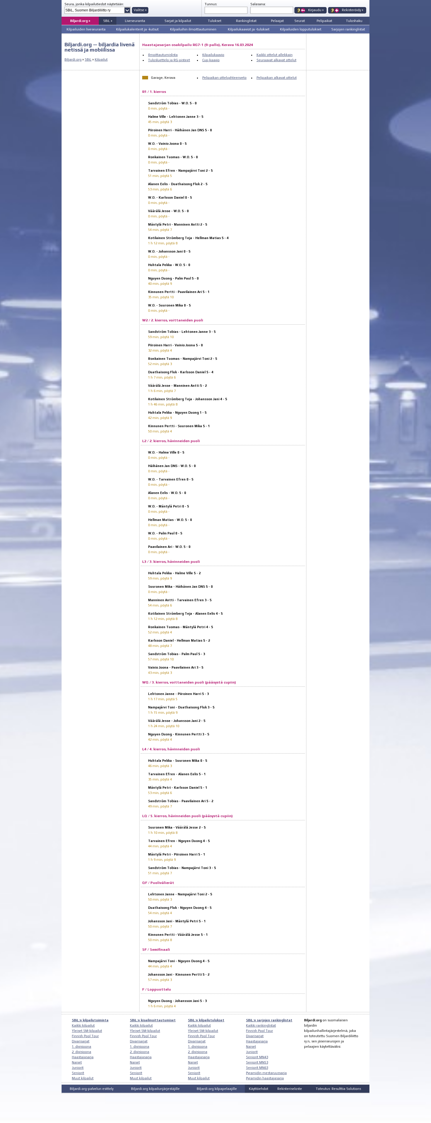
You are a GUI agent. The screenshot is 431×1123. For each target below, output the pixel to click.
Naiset (77, 1062)
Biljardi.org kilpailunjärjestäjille (155, 1088)
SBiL (88, 59)
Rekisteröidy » (352, 10)
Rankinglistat (246, 21)
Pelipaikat (324, 21)
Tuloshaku (354, 21)
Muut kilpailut (83, 1078)
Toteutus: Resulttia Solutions (338, 1088)
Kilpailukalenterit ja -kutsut (137, 29)
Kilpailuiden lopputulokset (300, 29)
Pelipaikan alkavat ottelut (277, 77)
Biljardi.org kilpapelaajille (217, 1088)
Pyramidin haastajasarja (265, 1078)
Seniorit (78, 1073)
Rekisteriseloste (289, 1088)
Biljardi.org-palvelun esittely (91, 1088)
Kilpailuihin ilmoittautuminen (193, 29)
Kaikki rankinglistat (261, 1025)
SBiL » (107, 21)
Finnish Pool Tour (85, 1036)
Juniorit (78, 1067)
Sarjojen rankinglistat (348, 29)
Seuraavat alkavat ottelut (276, 60)
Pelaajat (277, 21)
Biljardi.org (73, 59)
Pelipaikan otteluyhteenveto (224, 77)
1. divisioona (81, 1046)
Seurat (299, 21)
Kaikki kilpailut (83, 1025)
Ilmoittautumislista (163, 55)
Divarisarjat (80, 1041)
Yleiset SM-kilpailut (87, 1030)
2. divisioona (81, 1052)
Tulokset (214, 21)
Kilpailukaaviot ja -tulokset (248, 29)
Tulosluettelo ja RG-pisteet (169, 60)
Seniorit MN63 (257, 1067)
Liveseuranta (135, 21)
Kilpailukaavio (213, 55)
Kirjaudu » (316, 10)
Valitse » (140, 10)
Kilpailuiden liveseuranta (86, 29)
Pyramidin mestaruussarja (266, 1073)
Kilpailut (101, 59)
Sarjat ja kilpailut (177, 21)
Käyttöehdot (258, 1088)
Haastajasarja (83, 1057)
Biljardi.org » (80, 21)
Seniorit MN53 (257, 1062)
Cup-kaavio (211, 60)
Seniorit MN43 (257, 1057)
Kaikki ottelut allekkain (275, 55)
